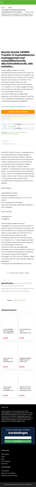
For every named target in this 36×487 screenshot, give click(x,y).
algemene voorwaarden (8, 473)
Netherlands (12, 126)
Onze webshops (6, 461)
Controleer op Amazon (18, 112)
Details (27, 106)
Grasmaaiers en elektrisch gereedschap (13, 10)
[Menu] (2, 2)
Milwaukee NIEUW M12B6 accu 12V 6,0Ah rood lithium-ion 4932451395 (25, 361)
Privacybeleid (5, 471)
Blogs (2, 459)
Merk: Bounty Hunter (20, 300)
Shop (9, 7)
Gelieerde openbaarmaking (9, 475)
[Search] (33, 2)
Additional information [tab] (9, 144)
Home (3, 7)
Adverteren (4, 463)
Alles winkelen (5, 454)
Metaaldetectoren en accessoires (12, 12)
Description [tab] (6, 141)
